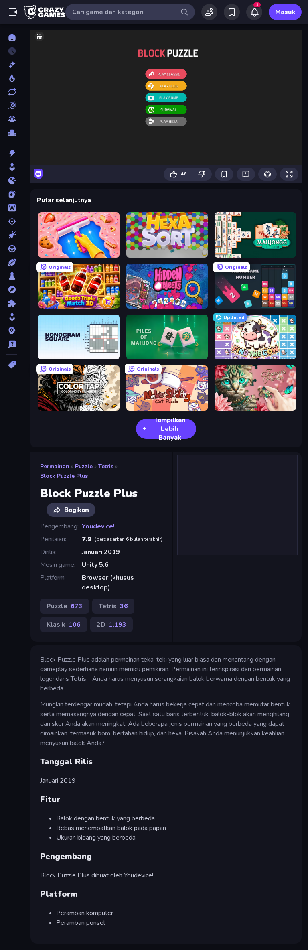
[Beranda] (12, 37)
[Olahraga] (12, 262)
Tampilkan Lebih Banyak (170, 429)
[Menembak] (12, 221)
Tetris (105, 466)
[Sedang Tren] (12, 78)
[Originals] (12, 105)
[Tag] (12, 364)
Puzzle (84, 466)
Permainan (54, 466)
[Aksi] (12, 153)
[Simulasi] (12, 317)
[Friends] (209, 12)
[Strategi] (12, 330)
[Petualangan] (12, 289)
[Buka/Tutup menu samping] (12, 12)
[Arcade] (12, 167)
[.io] (12, 180)
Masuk (285, 12)
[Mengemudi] (12, 249)
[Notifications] (254, 12)
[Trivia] (12, 344)
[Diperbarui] (12, 92)
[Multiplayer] (12, 119)
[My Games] (232, 12)
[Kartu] (12, 194)
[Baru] (12, 64)
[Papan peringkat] (12, 133)
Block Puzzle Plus (64, 476)
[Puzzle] (12, 303)
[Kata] (12, 208)
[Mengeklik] (12, 235)
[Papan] (12, 276)
